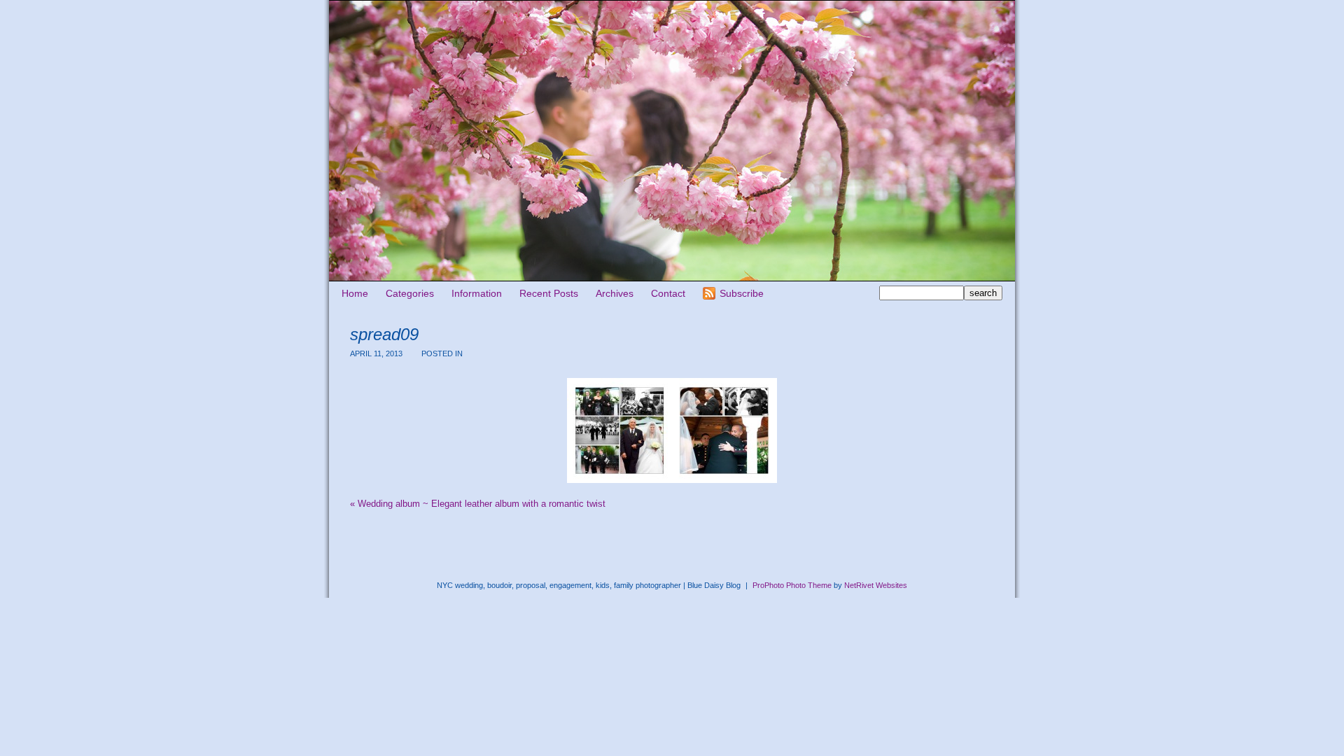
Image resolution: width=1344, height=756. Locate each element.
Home (355, 293)
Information (476, 293)
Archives (615, 293)
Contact (668, 293)
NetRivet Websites (875, 585)
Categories (410, 293)
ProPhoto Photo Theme (792, 585)
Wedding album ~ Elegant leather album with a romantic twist (478, 503)
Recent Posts (548, 293)
